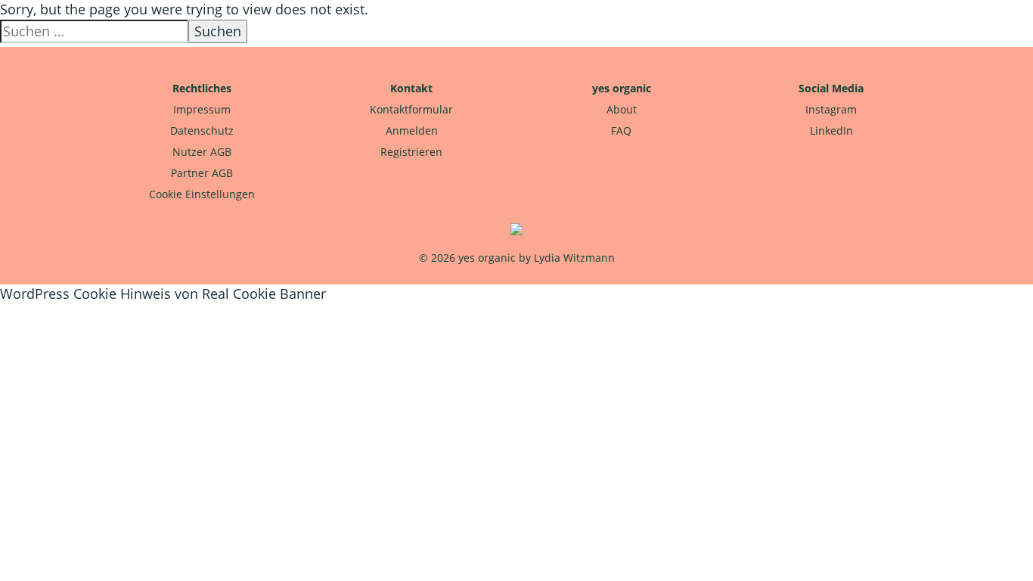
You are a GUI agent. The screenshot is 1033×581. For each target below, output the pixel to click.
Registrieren (411, 151)
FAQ (621, 130)
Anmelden (412, 130)
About (621, 109)
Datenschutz (202, 130)
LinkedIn (831, 130)
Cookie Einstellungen (202, 194)
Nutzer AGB (201, 151)
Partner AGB (202, 173)
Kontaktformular (411, 109)
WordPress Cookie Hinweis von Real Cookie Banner (163, 293)
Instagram (831, 109)
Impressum (202, 109)
